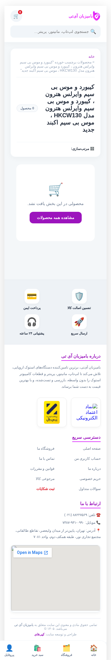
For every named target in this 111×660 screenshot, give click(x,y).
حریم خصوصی (90, 479)
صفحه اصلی (92, 448)
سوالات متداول (90, 489)
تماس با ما (46, 458)
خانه (91, 56)
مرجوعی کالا (45, 479)
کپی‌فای (39, 634)
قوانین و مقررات (42, 469)
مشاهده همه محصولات (55, 217)
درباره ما (94, 469)
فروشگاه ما (45, 448)
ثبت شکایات (45, 489)
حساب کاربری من (87, 458)
